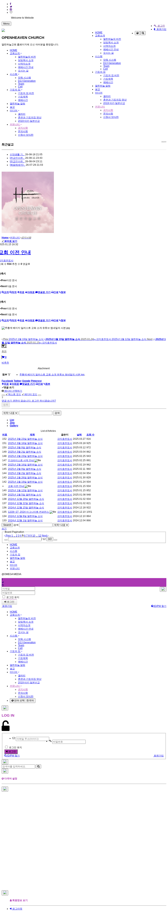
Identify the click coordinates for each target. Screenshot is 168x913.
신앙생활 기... (17, 154)
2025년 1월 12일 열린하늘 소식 (25, 490)
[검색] (143, 33)
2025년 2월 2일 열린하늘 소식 (24, 473)
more (163, 141)
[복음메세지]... (17, 164)
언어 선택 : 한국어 (24, 700)
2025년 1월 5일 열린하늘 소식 (24, 494)
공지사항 (108, 110)
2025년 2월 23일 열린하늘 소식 (25, 456)
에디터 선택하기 (13, 390)
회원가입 (160, 29)
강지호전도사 (64, 438)
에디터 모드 (29, 394)
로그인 (160, 25)
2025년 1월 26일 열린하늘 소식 (25, 477)
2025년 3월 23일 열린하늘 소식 (25, 438)
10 (33, 535)
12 (39, 535)
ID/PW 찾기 (159, 606)
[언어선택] (137, 33)
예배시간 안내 (111, 49)
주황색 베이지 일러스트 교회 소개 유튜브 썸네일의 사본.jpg (51, 374)
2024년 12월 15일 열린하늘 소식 (26, 507)
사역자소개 (109, 46)
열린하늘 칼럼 (102, 85)
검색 (57, 413)
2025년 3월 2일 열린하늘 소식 (24, 451)
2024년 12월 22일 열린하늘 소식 (26, 503)
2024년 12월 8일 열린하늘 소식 (25, 516)
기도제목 (108, 78)
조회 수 (90, 434)
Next (45, 535)
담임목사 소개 (111, 42)
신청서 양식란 (111, 117)
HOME (98, 32)
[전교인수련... (17, 158)
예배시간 (108, 82)
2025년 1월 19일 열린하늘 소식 (25, 481)
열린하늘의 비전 (112, 39)
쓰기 (4, 528)
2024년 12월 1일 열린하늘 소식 (25, 520)
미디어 (98, 92)
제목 (32, 434)
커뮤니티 (100, 106)
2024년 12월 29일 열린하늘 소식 (26, 499)
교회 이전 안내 (16, 486)
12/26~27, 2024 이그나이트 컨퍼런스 (29, 511)
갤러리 (107, 96)
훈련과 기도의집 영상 (115, 99)
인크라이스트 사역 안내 (21, 460)
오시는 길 (108, 52)
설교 (97, 89)
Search (7, 525)
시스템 (98, 56)
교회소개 (100, 35)
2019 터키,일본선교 (114, 103)
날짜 (79, 434)
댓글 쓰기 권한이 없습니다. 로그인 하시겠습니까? (29, 400)
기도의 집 (100, 71)
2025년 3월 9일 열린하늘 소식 (24, 447)
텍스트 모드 (13, 394)
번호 (4, 434)
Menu (6, 23)
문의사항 (108, 113)
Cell (105, 68)
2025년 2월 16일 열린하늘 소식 (25, 464)
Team (106, 66)
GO (50, 539)
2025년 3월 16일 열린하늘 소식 (25, 443)
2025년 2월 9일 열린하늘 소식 (24, 469)
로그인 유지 (12, 597)
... (14, 535)
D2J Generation (112, 63)
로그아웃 (17, 908)
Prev (8, 535)
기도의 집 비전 (111, 75)
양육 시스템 (109, 59)
